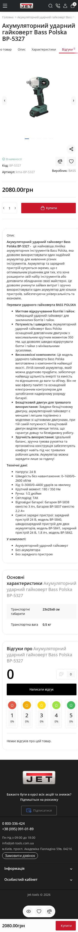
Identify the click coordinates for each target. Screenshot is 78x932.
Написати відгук (41, 689)
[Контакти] (58, 6)
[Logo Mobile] (26, 6)
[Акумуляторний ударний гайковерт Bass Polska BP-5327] (39, 98)
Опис (22, 49)
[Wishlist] (71, 161)
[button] (4, 100)
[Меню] (5, 6)
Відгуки (68, 49)
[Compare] (60, 161)
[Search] (50, 6)
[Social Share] (71, 149)
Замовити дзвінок (20, 855)
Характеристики (44, 49)
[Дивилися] (28, 911)
